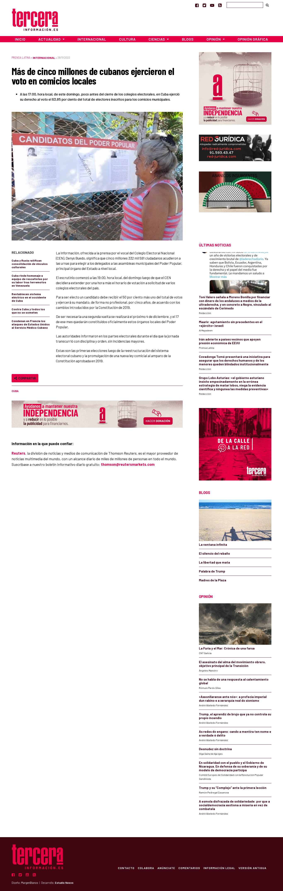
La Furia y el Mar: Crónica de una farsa (227, 648)
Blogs (188, 39)
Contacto (126, 867)
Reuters (18, 453)
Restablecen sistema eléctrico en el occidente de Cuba (29, 297)
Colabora (146, 867)
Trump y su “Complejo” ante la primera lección (232, 788)
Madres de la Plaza (212, 580)
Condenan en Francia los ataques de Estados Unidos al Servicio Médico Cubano (31, 324)
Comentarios (189, 867)
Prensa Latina (21, 57)
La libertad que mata (214, 562)
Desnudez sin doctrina (215, 749)
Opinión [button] (214, 39)
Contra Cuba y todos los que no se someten (28, 310)
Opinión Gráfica (253, 39)
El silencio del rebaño (214, 553)
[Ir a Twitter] (204, 5)
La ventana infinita (213, 544)
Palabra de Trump (212, 571)
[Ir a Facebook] (197, 5)
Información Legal (219, 867)
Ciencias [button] (157, 39)
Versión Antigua (252, 867)
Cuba (15, 391)
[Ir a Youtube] (212, 5)
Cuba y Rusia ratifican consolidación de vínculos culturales (30, 264)
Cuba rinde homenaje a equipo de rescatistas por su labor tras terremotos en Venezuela (30, 280)
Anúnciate (166, 867)
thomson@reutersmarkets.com (128, 464)
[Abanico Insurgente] (235, 200)
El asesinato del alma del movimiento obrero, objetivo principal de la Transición (232, 664)
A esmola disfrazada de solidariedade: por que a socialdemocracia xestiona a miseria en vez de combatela (234, 805)
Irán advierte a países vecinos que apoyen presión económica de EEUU (230, 341)
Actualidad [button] (50, 39)
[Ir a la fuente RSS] (220, 5)
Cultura (127, 39)
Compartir (26, 378)
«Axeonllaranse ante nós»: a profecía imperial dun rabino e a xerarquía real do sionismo (233, 698)
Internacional (91, 39)
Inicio (20, 39)
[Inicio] (35, 19)
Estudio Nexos (64, 882)
